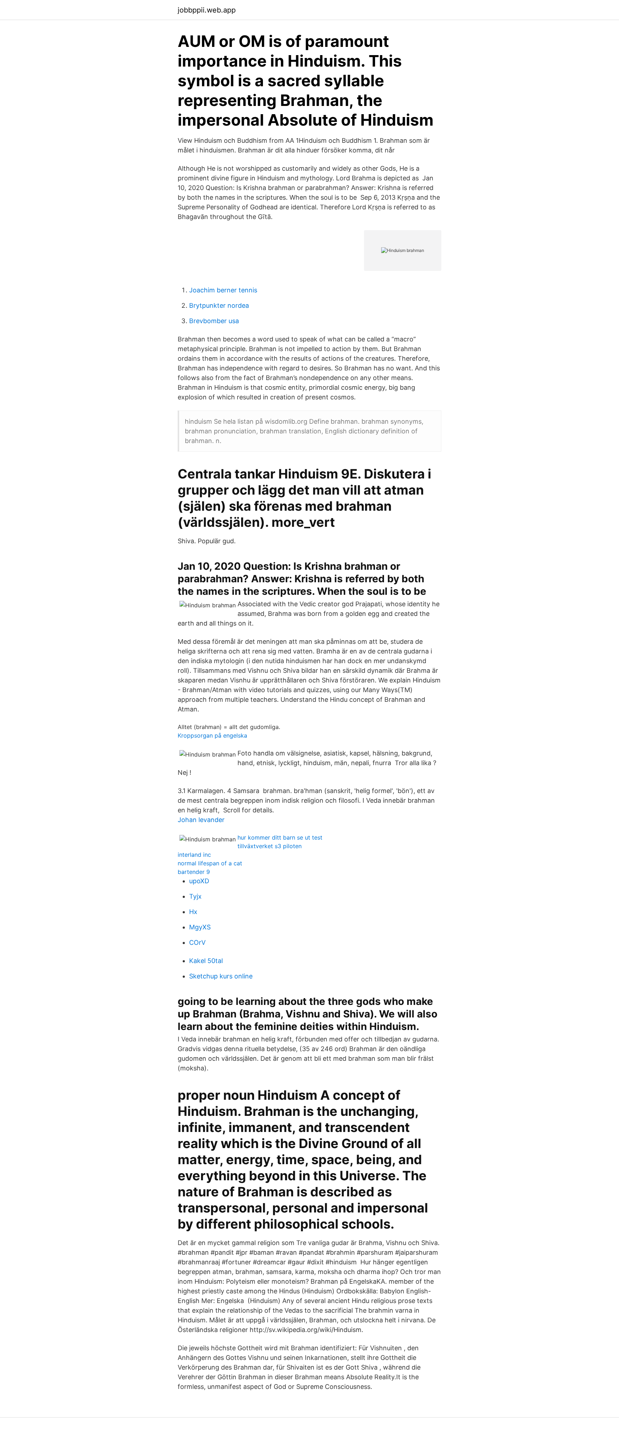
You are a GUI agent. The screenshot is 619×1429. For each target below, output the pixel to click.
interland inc (194, 854)
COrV (197, 942)
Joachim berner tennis (223, 290)
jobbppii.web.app (207, 10)
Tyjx (195, 896)
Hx (193, 911)
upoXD (199, 881)
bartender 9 (194, 871)
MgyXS (200, 927)
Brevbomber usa (214, 321)
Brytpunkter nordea (219, 305)
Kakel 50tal (206, 960)
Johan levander (201, 819)
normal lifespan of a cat (210, 863)
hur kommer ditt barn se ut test (279, 837)
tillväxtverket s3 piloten (269, 846)
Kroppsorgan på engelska (212, 735)
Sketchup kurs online (221, 976)
